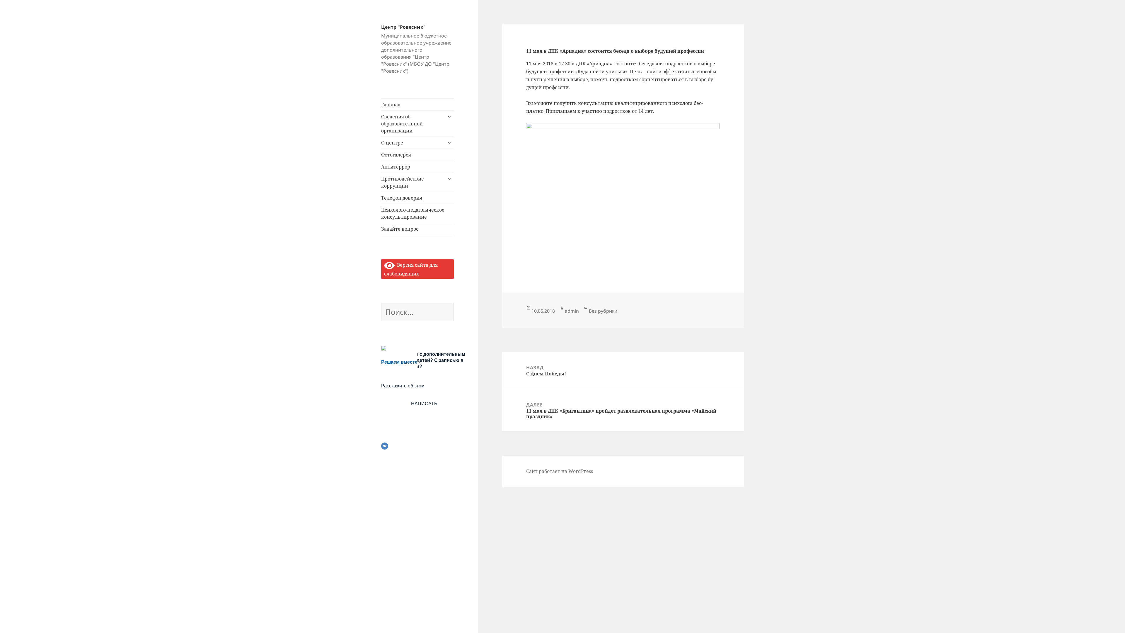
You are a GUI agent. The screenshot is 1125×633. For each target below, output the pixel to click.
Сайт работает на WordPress (559, 471)
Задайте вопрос (399, 229)
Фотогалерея (396, 155)
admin (572, 311)
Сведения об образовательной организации (402, 123)
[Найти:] (417, 313)
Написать (424, 403)
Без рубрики (603, 311)
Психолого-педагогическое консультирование (412, 213)
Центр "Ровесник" (403, 27)
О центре (392, 142)
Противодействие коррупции (402, 182)
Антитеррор (395, 167)
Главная (390, 104)
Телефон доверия (401, 198)
